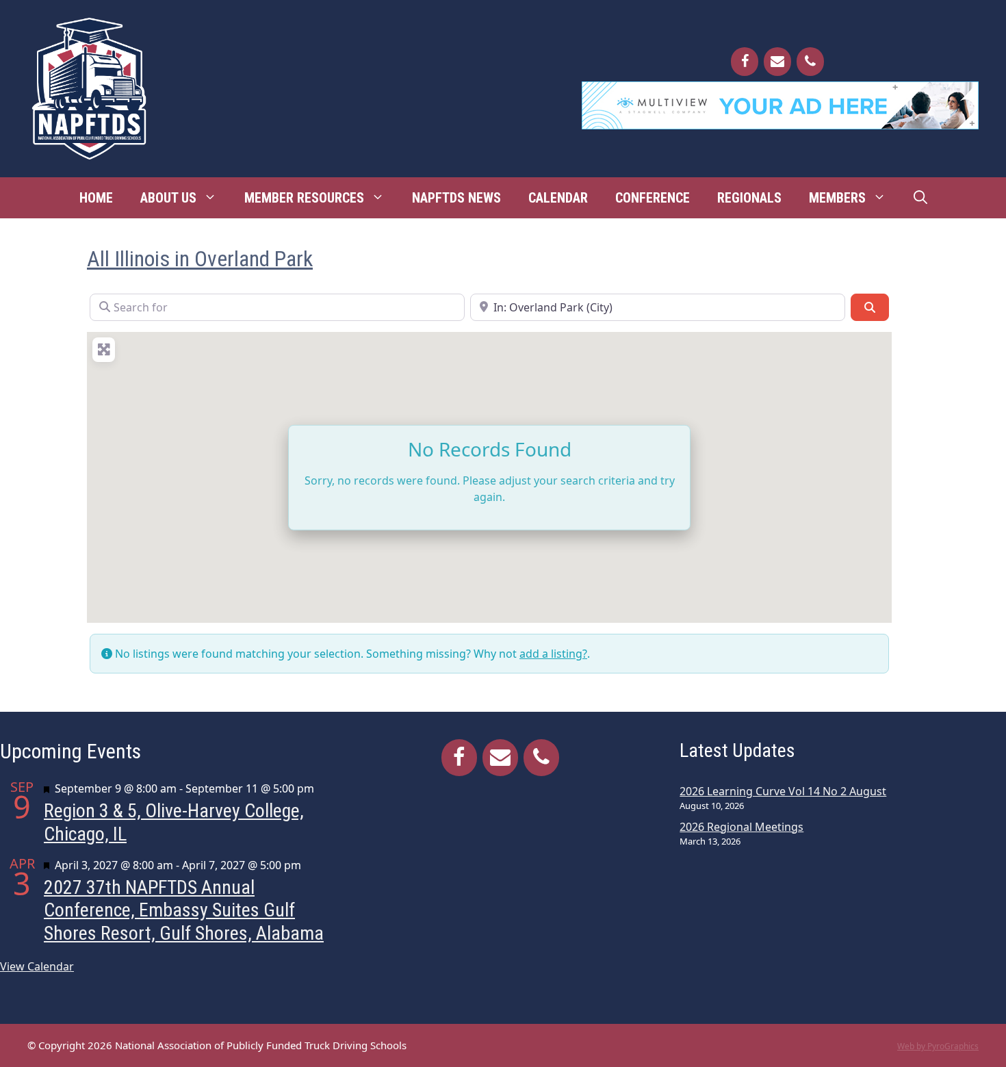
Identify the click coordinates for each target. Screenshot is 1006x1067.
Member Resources (304, 198)
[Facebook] (744, 61)
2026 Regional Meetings (741, 826)
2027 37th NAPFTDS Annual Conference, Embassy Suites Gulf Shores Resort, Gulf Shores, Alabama (184, 910)
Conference (652, 198)
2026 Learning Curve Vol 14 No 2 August (783, 791)
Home (96, 198)
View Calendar (37, 966)
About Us (168, 198)
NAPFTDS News (456, 198)
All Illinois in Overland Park (200, 259)
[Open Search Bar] (920, 197)
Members (837, 198)
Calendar (558, 198)
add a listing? (553, 653)
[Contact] (777, 61)
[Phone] (810, 61)
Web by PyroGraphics (938, 1046)
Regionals (749, 198)
